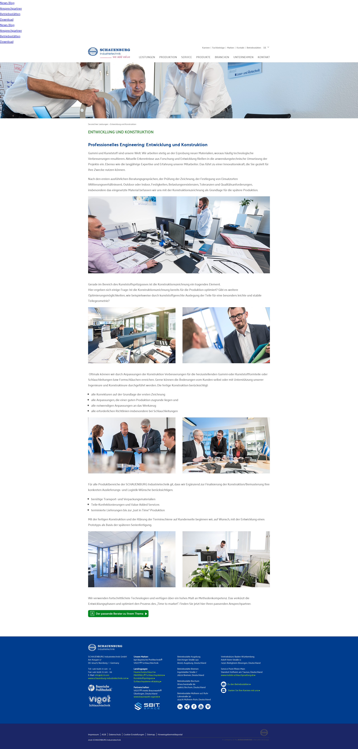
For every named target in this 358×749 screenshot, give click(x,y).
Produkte (203, 57)
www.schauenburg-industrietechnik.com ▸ (108, 678)
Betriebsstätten (254, 48)
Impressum (93, 734)
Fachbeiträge (218, 48)
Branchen (222, 57)
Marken (230, 48)
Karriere (206, 48)
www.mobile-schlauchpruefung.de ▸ (238, 675)
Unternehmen (243, 57)
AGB (104, 734)
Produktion (168, 57)
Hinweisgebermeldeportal (170, 734)
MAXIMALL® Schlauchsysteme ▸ (149, 675)
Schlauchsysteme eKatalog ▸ (147, 681)
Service (186, 57)
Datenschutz (115, 734)
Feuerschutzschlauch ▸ (145, 672)
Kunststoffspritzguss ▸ (144, 678)
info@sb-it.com (102, 675)
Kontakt (240, 48)
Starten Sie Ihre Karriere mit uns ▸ (243, 690)
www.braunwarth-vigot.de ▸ (147, 697)
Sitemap (151, 734)
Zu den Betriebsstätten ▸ (239, 684)
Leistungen (147, 57)
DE (264, 48)
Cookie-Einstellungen (134, 734)
